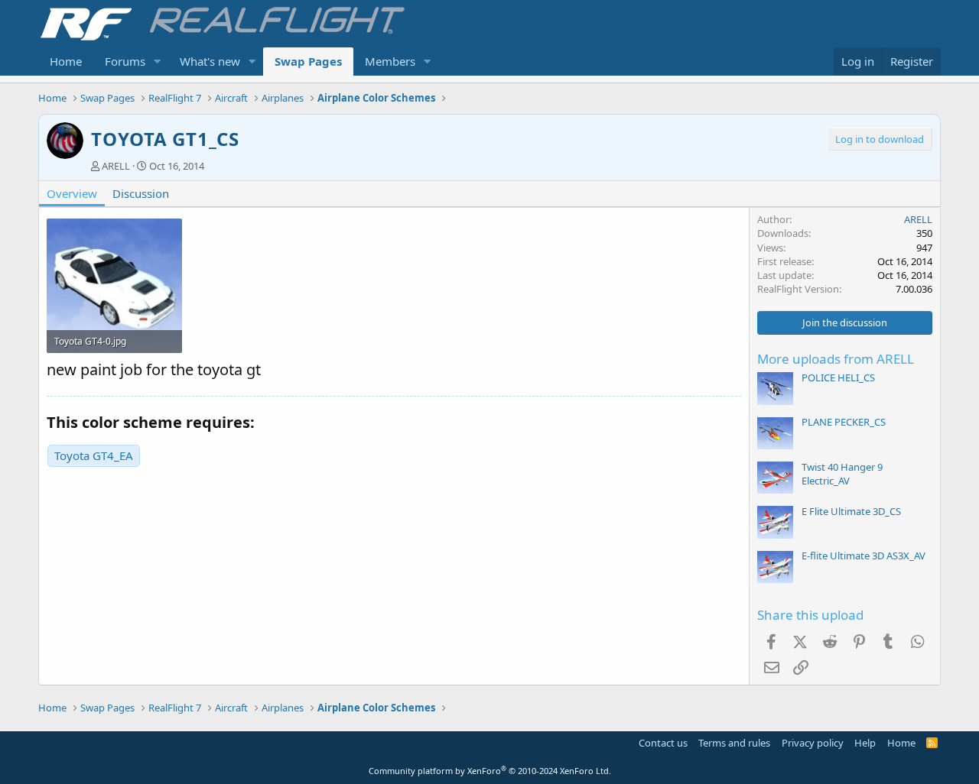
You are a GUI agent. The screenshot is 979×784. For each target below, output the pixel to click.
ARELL (116, 166)
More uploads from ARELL (835, 359)
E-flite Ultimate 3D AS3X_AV (863, 555)
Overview (72, 193)
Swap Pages (308, 61)
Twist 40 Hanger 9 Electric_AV (842, 474)
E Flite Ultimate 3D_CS (851, 511)
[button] (157, 61)
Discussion (140, 193)
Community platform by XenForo (490, 770)
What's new (210, 61)
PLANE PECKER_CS (844, 422)
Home (66, 61)
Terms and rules (734, 743)
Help (865, 743)
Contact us (663, 743)
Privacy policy (813, 743)
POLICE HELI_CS (838, 377)
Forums (125, 61)
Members (390, 61)
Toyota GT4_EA (93, 455)
